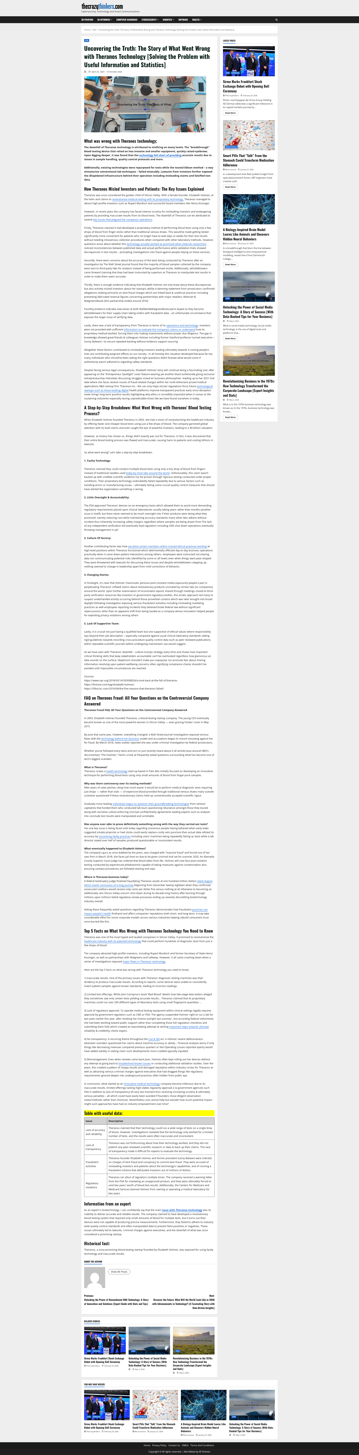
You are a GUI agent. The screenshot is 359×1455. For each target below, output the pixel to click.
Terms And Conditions (202, 1445)
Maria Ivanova (230, 169)
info (86, 40)
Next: (183, 1302)
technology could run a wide (158, 1128)
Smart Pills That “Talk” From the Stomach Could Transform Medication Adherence (249, 135)
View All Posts (119, 1271)
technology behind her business (120, 738)
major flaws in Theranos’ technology (144, 961)
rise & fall (154, 1039)
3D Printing (87, 19)
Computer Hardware (126, 19)
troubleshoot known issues (134, 1063)
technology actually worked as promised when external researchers (166, 244)
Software (183, 19)
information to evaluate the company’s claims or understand (159, 329)
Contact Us (174, 1445)
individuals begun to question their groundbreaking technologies (151, 803)
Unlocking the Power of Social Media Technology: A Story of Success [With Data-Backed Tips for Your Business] (148, 1361)
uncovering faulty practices (115, 836)
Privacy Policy (159, 1445)
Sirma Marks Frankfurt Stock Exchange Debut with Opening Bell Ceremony (104, 1360)
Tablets (196, 19)
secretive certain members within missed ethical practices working (167, 546)
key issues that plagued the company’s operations (122, 219)
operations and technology (182, 325)
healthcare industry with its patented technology (112, 941)
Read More (231, 113)
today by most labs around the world (148, 473)
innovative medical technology (142, 1083)
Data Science (231, 147)
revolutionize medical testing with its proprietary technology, (148, 199)
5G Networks (103, 19)
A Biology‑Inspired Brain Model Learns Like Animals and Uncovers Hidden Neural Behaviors (249, 209)
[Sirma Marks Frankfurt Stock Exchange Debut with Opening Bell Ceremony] (105, 1340)
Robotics (167, 19)
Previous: (116, 1300)
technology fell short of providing (160, 155)
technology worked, (176, 1143)
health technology (116, 771)
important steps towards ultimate (189, 1026)
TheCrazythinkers (93, 1366)
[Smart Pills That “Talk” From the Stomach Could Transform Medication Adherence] (155, 1405)
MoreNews (189, 1451)
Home (147, 1445)
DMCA (185, 1445)
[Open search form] (277, 19)
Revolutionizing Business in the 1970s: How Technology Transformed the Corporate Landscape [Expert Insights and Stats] (193, 1363)
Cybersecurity (149, 19)
